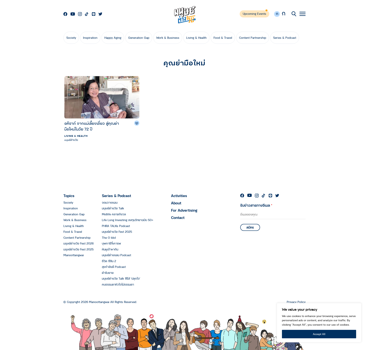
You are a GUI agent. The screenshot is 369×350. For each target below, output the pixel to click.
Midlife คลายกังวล (114, 214)
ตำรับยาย (108, 273)
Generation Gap (138, 37)
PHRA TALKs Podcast (116, 226)
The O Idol (109, 237)
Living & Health (196, 37)
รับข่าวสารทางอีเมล (256, 205)
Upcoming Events (254, 14)
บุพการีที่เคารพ (111, 243)
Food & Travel (223, 37)
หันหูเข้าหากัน (110, 249)
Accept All (319, 334)
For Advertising (184, 210)
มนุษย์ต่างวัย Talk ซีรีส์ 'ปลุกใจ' (121, 278)
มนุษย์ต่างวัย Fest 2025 (78, 249)
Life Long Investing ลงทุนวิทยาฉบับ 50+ (127, 220)
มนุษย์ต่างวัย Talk (113, 208)
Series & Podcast (284, 37)
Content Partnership (252, 37)
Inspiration (90, 37)
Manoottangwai (73, 255)
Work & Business (167, 37)
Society (71, 37)
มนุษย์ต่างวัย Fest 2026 (78, 243)
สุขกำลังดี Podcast (114, 267)
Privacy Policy (296, 302)
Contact (177, 217)
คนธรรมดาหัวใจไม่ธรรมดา (118, 284)
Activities (179, 195)
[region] (319, 322)
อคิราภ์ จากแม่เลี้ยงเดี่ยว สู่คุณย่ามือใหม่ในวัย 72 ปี (91, 126)
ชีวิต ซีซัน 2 (109, 261)
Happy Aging (112, 37)
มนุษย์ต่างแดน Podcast (116, 255)
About (176, 203)
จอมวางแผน (109, 202)
